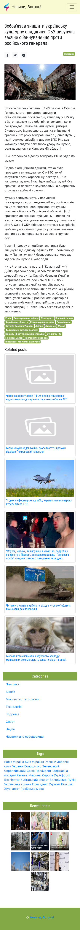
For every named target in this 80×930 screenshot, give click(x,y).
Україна (18, 762)
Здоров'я (12, 714)
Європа (47, 775)
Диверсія (50, 326)
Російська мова (32, 788)
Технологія (14, 707)
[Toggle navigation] (72, 7)
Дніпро (39, 326)
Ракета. (22, 775)
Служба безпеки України (19, 326)
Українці (38, 762)
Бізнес (10, 692)
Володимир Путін (63, 780)
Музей (61, 326)
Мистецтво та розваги (22, 699)
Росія (8, 318)
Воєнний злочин (64, 318)
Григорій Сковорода (36, 337)
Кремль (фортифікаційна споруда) (25, 333)
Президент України (46, 784)
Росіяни (50, 762)
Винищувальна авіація (26, 318)
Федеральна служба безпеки (21, 329)
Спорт (10, 721)
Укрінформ (62, 775)
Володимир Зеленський (42, 766)
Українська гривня (17, 784)
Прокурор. (47, 318)
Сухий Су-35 (54, 333)
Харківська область (16, 322)
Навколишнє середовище (25, 736)
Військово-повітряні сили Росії (22, 341)
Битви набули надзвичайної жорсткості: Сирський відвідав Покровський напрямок (36, 449)
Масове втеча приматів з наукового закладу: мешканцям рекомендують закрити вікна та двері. (36, 657)
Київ (28, 762)
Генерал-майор (14, 337)
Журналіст (12, 788)
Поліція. (67, 784)
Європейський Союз (19, 771)
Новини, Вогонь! (25, 6)
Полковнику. (64, 322)
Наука (10, 729)
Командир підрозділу (42, 322)
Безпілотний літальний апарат (26, 780)
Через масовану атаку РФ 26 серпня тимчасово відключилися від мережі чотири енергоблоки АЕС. (37, 397)
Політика (69, 53)
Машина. (35, 775)
